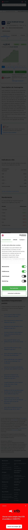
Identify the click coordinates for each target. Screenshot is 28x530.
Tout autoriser (14, 288)
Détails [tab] (15, 239)
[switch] (24, 271)
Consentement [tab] (6, 239)
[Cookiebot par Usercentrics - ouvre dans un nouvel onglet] (19, 235)
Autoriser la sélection (14, 293)
